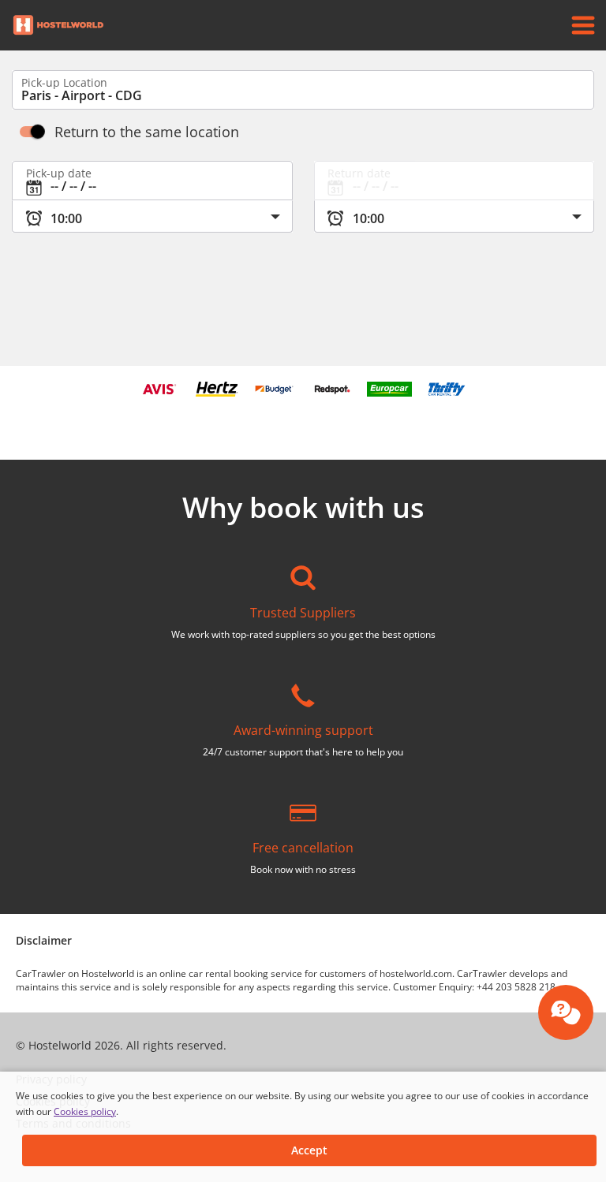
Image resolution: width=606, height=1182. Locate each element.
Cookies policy (85, 1111)
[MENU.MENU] (583, 25)
